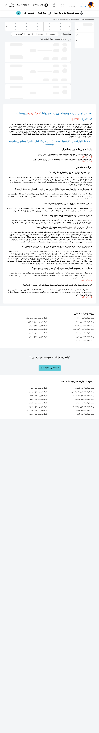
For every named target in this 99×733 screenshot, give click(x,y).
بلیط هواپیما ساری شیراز (38, 333)
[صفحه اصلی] (91, 5)
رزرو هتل (62, 5)
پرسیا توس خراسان (87, 19)
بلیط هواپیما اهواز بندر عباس (82, 392)
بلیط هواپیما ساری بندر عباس (36, 318)
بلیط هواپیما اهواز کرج (85, 414)
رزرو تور (53, 5)
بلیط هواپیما (83, 5)
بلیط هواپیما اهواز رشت (38, 414)
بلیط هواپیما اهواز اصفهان (84, 399)
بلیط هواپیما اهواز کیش (38, 403)
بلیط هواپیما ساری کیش (38, 325)
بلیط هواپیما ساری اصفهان (37, 322)
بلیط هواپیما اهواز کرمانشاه (83, 406)
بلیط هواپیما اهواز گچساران (83, 395)
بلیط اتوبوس (72, 5)
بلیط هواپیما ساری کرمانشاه (83, 329)
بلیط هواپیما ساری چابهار (84, 340)
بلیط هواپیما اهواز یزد (39, 388)
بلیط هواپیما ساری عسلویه (83, 333)
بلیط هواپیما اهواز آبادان (84, 388)
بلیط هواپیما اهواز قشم (39, 395)
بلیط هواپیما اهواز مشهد (38, 406)
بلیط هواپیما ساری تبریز (85, 336)
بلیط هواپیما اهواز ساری (49, 367)
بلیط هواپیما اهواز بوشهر (38, 392)
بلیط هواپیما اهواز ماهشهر (84, 410)
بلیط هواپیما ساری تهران (38, 336)
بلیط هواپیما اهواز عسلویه (37, 410)
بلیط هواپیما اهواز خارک (85, 403)
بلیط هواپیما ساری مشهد (38, 329)
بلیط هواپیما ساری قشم (85, 322)
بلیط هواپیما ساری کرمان (84, 325)
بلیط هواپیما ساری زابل (85, 318)
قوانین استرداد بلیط (51, 223)
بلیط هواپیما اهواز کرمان (38, 399)
